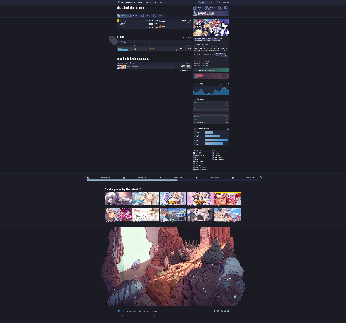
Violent (209, 40)
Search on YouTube (201, 169)
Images (121, 63)
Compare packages (186, 70)
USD (144, 311)
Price (187, 63)
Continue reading (220, 53)
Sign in (224, 2)
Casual (220, 38)
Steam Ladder (199, 161)
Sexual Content (198, 40)
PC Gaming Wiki (199, 155)
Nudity (204, 40)
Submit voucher (219, 159)
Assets (217, 153)
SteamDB (198, 153)
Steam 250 (198, 163)
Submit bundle (219, 157)
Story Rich (214, 38)
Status (155, 311)
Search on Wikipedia (201, 167)
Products (217, 155)
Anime (203, 38)
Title (126, 63)
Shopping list (187, 37)
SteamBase (198, 165)
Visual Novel (198, 38)
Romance (214, 40)
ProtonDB (198, 157)
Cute (218, 40)
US (132, 311)
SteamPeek (198, 159)
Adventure (208, 38)
